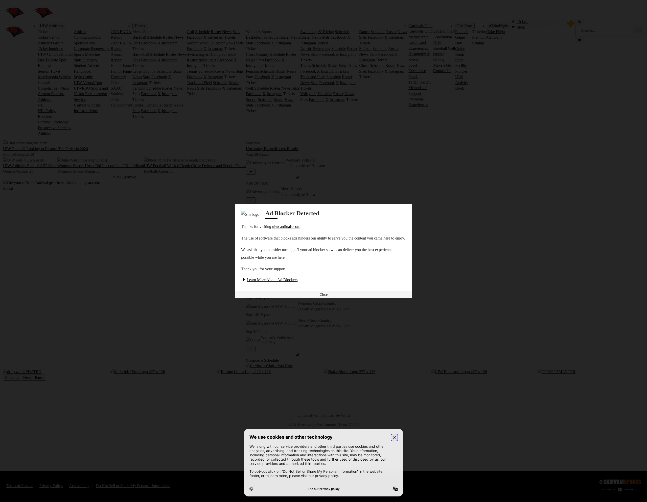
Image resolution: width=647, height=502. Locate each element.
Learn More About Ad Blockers (272, 280)
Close (324, 295)
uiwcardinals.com (286, 226)
